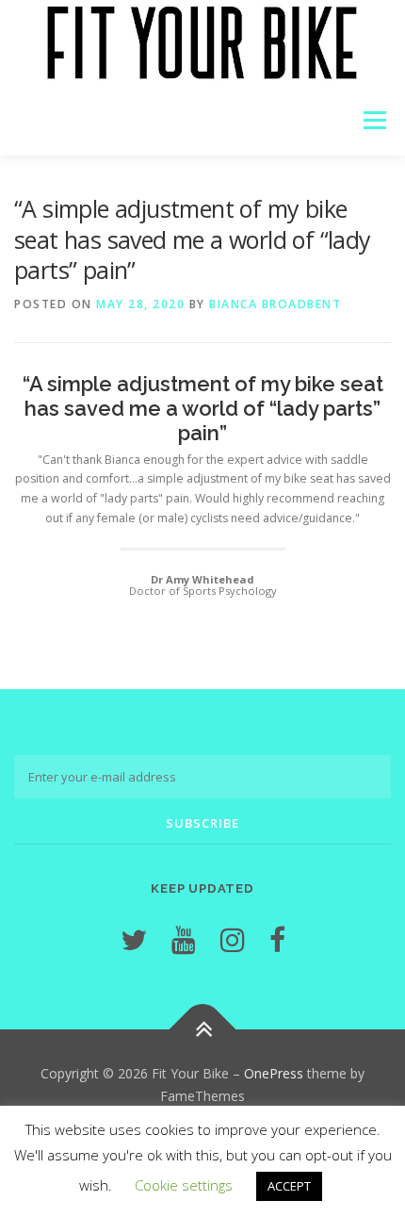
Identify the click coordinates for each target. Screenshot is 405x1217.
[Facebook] (277, 939)
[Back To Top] (203, 1028)
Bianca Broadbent (275, 304)
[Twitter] (134, 939)
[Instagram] (232, 939)
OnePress (273, 1073)
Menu (373, 120)
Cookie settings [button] (184, 1185)
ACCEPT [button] (289, 1185)
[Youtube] (183, 939)
